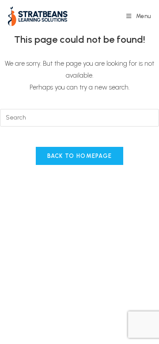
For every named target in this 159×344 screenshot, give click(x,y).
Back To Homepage (79, 156)
